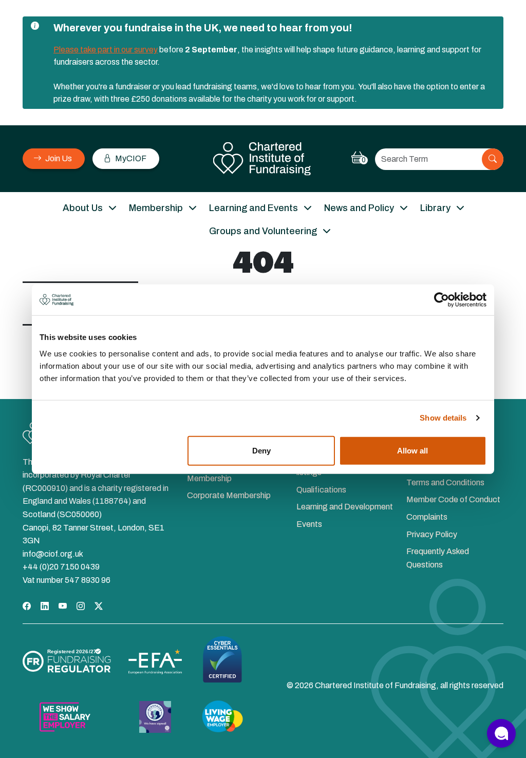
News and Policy (359, 208)
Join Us (58, 158)
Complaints (426, 517)
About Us (83, 208)
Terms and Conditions (445, 482)
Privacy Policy (431, 534)
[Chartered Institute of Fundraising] (263, 159)
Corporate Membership (229, 495)
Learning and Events (253, 208)
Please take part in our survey (105, 49)
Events (309, 524)
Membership (156, 208)
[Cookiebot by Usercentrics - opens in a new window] (441, 300)
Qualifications (321, 489)
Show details (443, 417)
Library (435, 208)
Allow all (412, 450)
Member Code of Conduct (453, 499)
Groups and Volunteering (263, 231)
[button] (501, 733)
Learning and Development (344, 506)
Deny (261, 450)
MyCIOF (130, 158)
